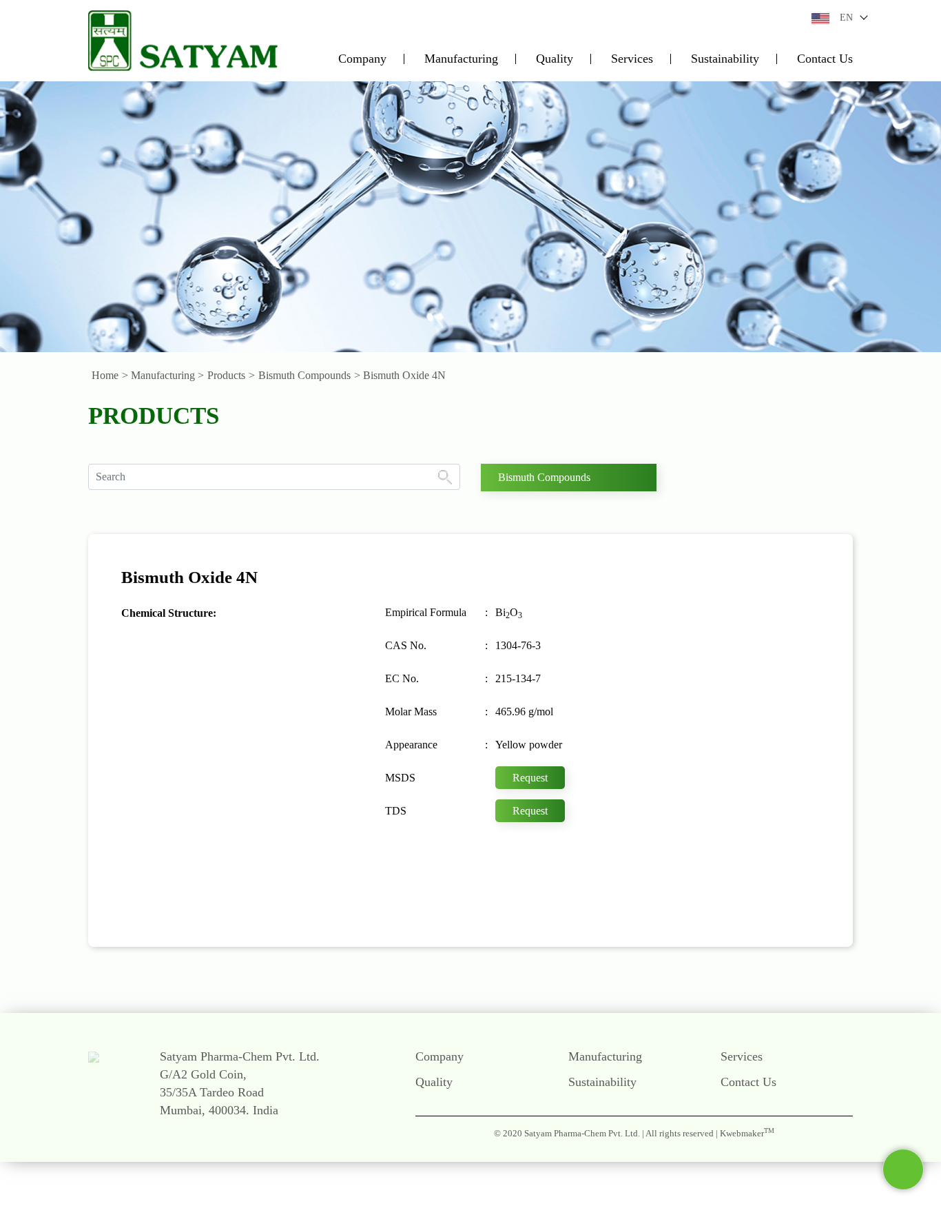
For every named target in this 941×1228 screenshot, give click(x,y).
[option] (470, 216)
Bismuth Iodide (712, 647)
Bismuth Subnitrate (720, 837)
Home (105, 375)
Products (226, 375)
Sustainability (725, 59)
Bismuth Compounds (304, 375)
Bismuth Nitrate (713, 673)
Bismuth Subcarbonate (727, 810)
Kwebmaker (747, 1133)
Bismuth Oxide (711, 701)
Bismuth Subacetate (721, 782)
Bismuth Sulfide (713, 891)
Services (632, 59)
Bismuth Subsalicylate (726, 864)
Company (362, 59)
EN (846, 17)
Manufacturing (461, 59)
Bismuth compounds (544, 477)
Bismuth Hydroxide (721, 619)
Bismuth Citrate (712, 592)
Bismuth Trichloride (722, 919)
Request (530, 778)
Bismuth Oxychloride (725, 755)
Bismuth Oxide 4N (719, 728)
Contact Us (825, 59)
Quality (554, 59)
